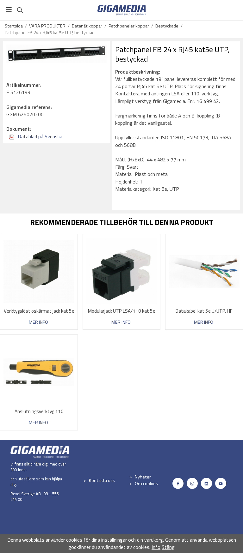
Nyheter (143, 476)
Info (156, 547)
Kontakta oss (102, 480)
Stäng (168, 547)
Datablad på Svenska (39, 136)
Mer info (38, 322)
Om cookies (146, 483)
